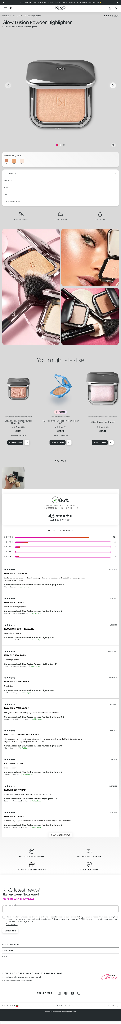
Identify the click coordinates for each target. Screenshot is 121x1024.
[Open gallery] (113, 145)
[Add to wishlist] (27, 442)
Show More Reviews (60, 835)
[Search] (11, 8)
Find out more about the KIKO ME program (17, 980)
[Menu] (5, 8)
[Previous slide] (3, 2)
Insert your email (10, 905)
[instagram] (59, 993)
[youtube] (78, 993)
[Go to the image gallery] (60, 85)
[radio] (6, 162)
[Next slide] (117, 2)
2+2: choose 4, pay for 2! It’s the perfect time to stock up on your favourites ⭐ (60, 2)
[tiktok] (72, 993)
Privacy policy (12, 924)
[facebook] (65, 993)
